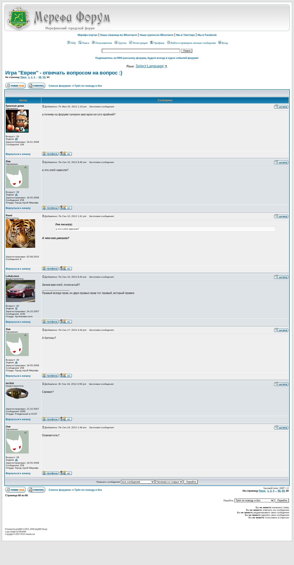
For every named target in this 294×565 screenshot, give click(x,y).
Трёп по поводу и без (88, 85)
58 (40, 77)
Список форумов (60, 85)
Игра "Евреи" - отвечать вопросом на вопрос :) (63, 73)
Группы (122, 43)
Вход (225, 43)
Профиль (159, 43)
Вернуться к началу (18, 154)
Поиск (85, 43)
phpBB (19, 529)
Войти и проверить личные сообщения (193, 43)
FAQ (73, 43)
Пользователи (103, 43)
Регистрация (140, 43)
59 (44, 77)
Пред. (23, 77)
